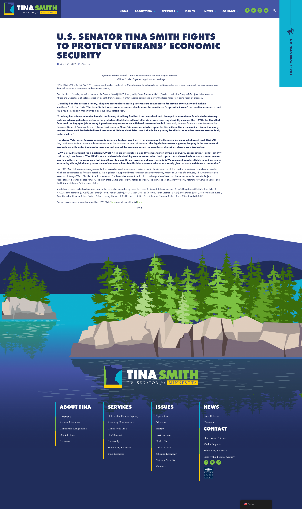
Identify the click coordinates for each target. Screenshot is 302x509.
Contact (228, 11)
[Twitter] (253, 10)
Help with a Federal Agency (123, 416)
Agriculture (162, 416)
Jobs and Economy (166, 453)
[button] (274, 10)
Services (168, 11)
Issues (190, 11)
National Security (165, 460)
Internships (114, 441)
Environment (163, 435)
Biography (65, 416)
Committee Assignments (73, 428)
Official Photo (67, 435)
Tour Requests (116, 453)
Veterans (160, 466)
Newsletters (210, 422)
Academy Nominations (121, 422)
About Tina (143, 11)
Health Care (162, 441)
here (113, 202)
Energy (160, 428)
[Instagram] (259, 10)
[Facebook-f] (247, 10)
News (208, 11)
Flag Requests (115, 435)
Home (124, 11)
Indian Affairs (163, 447)
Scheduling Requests (119, 447)
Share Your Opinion (215, 438)
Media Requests (212, 444)
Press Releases (211, 416)
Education (161, 422)
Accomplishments (70, 422)
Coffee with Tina (117, 428)
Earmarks (65, 441)
